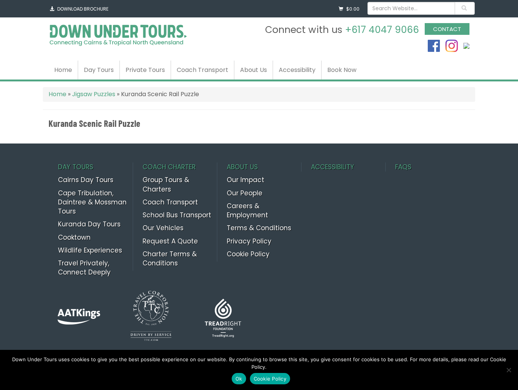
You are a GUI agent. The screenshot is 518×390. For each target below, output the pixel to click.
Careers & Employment (247, 210)
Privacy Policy (249, 241)
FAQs (403, 167)
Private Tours (145, 70)
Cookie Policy (248, 254)
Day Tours (99, 70)
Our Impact (245, 179)
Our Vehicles (163, 227)
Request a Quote (170, 241)
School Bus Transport (177, 215)
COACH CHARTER (169, 167)
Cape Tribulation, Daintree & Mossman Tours (92, 202)
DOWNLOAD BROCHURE (82, 9)
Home (63, 70)
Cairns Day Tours (85, 179)
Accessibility (297, 70)
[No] (508, 370)
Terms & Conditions (259, 227)
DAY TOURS (75, 167)
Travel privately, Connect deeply (84, 268)
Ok (238, 379)
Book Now (341, 70)
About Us (253, 70)
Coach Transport (202, 70)
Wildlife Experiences (90, 250)
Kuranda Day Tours (89, 224)
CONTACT (447, 29)
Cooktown (74, 237)
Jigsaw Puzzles (93, 94)
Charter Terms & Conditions (170, 259)
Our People (244, 193)
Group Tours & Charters (166, 184)
